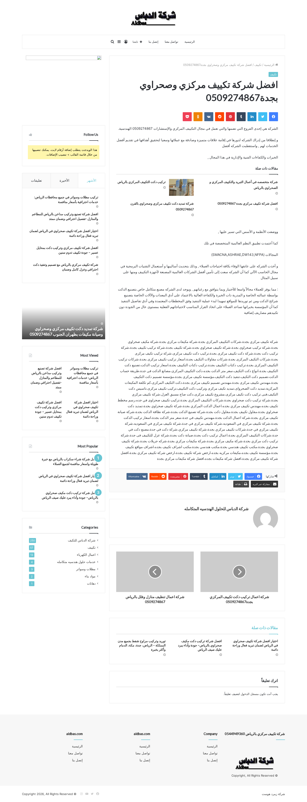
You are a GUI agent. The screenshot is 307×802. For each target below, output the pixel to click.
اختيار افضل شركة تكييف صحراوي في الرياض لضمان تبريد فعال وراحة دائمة (255, 645)
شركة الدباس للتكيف (82, 540)
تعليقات (36, 180)
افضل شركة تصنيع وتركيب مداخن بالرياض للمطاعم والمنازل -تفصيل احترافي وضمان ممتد (46, 377)
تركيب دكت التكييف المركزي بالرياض (142, 182)
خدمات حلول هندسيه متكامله (76, 562)
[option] (63, 314)
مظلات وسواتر (86, 569)
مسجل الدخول (250, 694)
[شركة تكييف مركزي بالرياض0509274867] (153, 17)
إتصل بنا (153, 41)
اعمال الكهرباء (86, 554)
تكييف (258, 65)
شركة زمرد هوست (273, 794)
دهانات (91, 583)
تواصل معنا (171, 41)
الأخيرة (64, 180)
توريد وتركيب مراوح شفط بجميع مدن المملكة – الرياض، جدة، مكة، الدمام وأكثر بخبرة (142, 645)
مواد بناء (90, 576)
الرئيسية (190, 41)
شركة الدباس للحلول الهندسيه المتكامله (216, 508)
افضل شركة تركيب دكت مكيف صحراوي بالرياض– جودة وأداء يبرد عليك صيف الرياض (200, 645)
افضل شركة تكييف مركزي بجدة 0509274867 (248, 203)
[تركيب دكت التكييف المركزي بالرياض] (181, 187)
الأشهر (91, 180)
